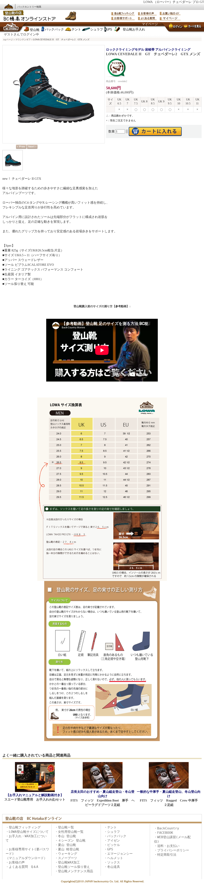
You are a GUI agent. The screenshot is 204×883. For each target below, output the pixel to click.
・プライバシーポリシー (171, 850)
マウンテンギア (23, 39)
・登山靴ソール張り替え (72, 867)
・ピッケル (112, 845)
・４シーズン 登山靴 (70, 840)
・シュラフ (112, 832)
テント (76, 29)
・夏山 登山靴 (65, 845)
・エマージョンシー (118, 854)
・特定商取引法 (165, 855)
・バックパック (115, 836)
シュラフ (96, 29)
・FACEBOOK (163, 833)
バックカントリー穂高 (29, 6)
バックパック (54, 29)
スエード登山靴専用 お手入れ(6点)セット (34, 797)
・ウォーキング (66, 854)
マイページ (150, 24)
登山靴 (34, 30)
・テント (110, 827)
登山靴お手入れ (134, 29)
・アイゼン (112, 840)
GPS (109, 29)
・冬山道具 (112, 867)
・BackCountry (166, 828)
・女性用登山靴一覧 (69, 832)
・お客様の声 (15, 862)
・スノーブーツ (66, 858)
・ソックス (112, 862)
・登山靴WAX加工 (67, 862)
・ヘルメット (113, 858)
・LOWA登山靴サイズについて (27, 832)
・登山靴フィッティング (23, 827)
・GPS (108, 849)
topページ (8, 39)
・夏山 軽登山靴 (67, 849)
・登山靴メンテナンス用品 (74, 871)
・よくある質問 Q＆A (22, 867)
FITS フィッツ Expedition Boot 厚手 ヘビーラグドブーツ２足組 (103, 798)
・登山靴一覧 (64, 827)
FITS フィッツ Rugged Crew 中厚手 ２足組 (169, 798)
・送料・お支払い (166, 846)
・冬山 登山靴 (65, 836)
